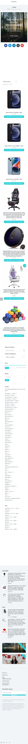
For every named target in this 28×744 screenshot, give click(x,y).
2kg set (7, 515)
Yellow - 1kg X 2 (9, 491)
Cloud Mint (7, 430)
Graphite (7, 446)
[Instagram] (6, 742)
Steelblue (7, 484)
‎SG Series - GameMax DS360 (12, 498)
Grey (6, 453)
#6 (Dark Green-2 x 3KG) (11, 402)
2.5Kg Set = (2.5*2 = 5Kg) (11, 513)
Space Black (8, 481)
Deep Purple (8, 442)
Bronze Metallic (8, 425)
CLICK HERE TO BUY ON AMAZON (14, 116)
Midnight (7, 460)
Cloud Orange (8, 433)
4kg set (7, 522)
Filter (7, 368)
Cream (6, 439)
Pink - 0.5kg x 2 (9, 472)
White (6, 488)
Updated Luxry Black (10, 486)
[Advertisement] (14, 549)
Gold (6, 444)
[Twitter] (4, 742)
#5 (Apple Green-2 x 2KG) (11, 400)
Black (6, 412)
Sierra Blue (7, 477)
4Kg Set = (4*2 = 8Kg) (10, 524)
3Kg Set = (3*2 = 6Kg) (10, 520)
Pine (6, 468)
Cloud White (8, 437)
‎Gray (6, 494)
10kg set (7, 510)
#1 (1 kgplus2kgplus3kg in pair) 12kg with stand (15, 390)
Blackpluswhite (8, 421)
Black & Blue (8, 414)
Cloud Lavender (9, 428)
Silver (6, 479)
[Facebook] (1, 742)
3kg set (7, 518)
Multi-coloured (8, 461)
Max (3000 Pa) (8, 458)
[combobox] (15, 357)
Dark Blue (7, 440)
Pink (6, 470)
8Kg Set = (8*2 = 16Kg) (11, 529)
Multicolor (7, 463)
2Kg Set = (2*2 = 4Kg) (10, 517)
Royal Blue (7, 475)
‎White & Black (8, 500)
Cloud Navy (8, 432)
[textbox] (10, 357)
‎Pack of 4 (7, 496)
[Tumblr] (9, 742)
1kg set (6, 511)
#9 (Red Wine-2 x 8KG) (11, 407)
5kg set (7, 525)
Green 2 (7, 451)
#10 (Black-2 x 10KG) (10, 393)
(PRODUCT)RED (9, 409)
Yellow (6, 489)
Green (6, 447)
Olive (6, 465)
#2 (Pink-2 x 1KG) (9, 395)
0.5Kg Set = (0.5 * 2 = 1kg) (11, 508)
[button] (14, 2)
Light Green (8, 456)
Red (6, 474)
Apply (7, 380)
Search (24, 350)
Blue (6, 423)
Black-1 (6, 419)
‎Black (6, 493)
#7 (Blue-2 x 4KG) (9, 404)
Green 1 (7, 449)
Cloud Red (7, 435)
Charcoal (7, 426)
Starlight (7, 482)
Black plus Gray (9, 416)
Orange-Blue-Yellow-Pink (11, 467)
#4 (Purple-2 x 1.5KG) (10, 398)
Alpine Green (8, 411)
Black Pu (7, 418)
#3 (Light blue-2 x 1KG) (10, 397)
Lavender (7, 454)
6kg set (7, 527)
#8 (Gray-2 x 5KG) (9, 405)
